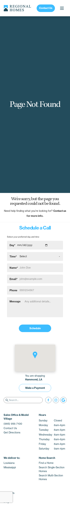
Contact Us (45, 8)
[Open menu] (61, 8)
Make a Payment (35, 388)
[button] (35, 355)
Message (15, 301)
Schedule (35, 328)
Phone (13, 290)
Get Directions (12, 432)
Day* (12, 245)
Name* (14, 267)
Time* (13, 256)
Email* (14, 279)
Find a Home (46, 463)
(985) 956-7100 (13, 423)
